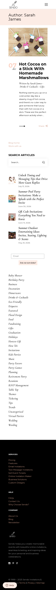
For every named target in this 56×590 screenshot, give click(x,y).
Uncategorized (15, 411)
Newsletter (14, 522)
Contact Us (14, 501)
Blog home (14, 143)
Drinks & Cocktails (29, 86)
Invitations (14, 350)
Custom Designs (16, 482)
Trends (11, 407)
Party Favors (15, 363)
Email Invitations (16, 466)
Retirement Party (17, 376)
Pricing (11, 460)
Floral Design (15, 315)
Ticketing (13, 398)
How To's (13, 345)
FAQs (11, 498)
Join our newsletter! (28, 262)
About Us (13, 516)
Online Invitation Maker (20, 476)
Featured (13, 310)
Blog (10, 519)
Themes (12, 394)
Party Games (15, 367)
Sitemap (40, 583)
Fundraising (14, 324)
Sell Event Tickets (17, 473)
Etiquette (13, 306)
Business (12, 284)
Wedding (12, 420)
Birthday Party (16, 280)
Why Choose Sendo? (18, 504)
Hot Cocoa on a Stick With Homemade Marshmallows (34, 71)
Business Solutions (17, 479)
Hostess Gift (14, 341)
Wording (12, 425)
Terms (22, 583)
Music (11, 359)
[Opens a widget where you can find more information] (10, 585)
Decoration (14, 288)
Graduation (14, 332)
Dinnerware (14, 293)
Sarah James (36, 83)
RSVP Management (18, 385)
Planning (12, 372)
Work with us (14, 146)
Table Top (13, 389)
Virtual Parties (16, 416)
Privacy (31, 583)
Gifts (42, 86)
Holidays (13, 337)
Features (12, 463)
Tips (10, 403)
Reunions (13, 381)
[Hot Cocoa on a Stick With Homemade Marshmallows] (28, 42)
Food (10, 319)
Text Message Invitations (20, 470)
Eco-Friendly (15, 302)
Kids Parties (14, 354)
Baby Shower (15, 275)
